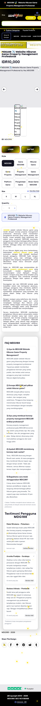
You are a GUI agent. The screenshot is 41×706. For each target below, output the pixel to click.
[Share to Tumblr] (36, 645)
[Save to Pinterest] (23, 645)
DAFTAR (30, 149)
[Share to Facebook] (11, 645)
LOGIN (30, 18)
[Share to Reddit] (30, 645)
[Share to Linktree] (17, 645)
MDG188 (6, 230)
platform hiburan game (23, 252)
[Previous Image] (4, 89)
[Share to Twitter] (4, 645)
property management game (21, 269)
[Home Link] (15, 15)
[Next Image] (37, 89)
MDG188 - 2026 (8, 632)
